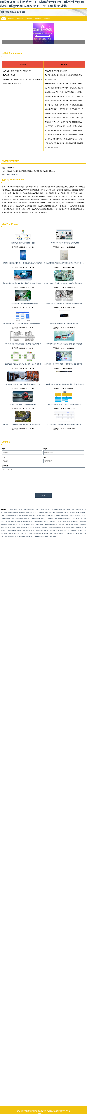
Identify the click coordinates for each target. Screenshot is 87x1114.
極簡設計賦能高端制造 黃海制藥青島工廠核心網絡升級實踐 (22, 263)
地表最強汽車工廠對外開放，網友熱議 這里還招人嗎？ (64, 303)
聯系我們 (29, 18)
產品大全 (20, 18)
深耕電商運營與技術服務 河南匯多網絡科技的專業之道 (64, 344)
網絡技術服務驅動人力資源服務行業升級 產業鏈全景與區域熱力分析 (25, 323)
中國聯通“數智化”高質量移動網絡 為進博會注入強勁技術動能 (64, 384)
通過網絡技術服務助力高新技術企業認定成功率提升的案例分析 (23, 283)
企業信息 (38, 18)
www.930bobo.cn (12, 174)
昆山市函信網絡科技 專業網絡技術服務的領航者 (23, 303)
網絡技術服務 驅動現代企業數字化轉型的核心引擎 (64, 404)
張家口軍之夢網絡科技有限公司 (13, 12)
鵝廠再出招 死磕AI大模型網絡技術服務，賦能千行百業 (23, 364)
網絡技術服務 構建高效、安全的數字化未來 (64, 323)
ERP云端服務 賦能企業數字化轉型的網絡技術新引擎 (64, 425)
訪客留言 (47, 18)
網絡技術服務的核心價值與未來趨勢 (23, 243)
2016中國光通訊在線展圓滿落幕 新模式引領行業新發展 (23, 344)
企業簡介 (11, 18)
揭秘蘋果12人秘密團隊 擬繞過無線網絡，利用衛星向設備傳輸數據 (24, 425)
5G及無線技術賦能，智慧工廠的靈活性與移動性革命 (23, 384)
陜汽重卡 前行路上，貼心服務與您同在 (23, 404)
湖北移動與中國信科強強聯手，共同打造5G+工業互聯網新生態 (65, 364)
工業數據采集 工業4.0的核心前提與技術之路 (64, 243)
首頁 (3, 18)
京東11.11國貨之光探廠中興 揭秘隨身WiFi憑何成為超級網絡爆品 (65, 283)
